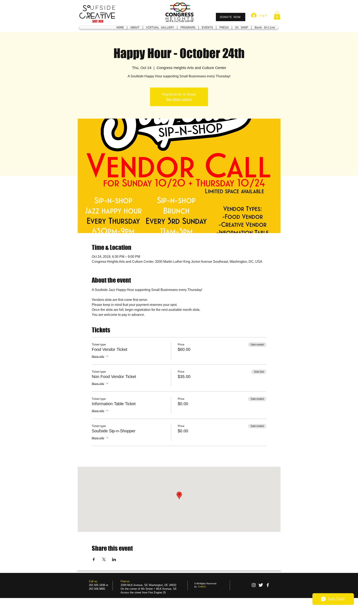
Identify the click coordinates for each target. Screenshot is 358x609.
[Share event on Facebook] (94, 559)
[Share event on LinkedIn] (114, 559)
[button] (277, 15)
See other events (179, 99)
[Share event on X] (104, 559)
